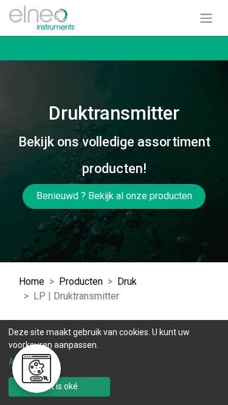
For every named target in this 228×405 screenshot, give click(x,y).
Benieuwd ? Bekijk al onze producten (114, 196)
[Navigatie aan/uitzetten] (206, 18)
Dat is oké (59, 386)
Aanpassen (30, 362)
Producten (81, 281)
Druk (127, 281)
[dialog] (114, 362)
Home (31, 281)
